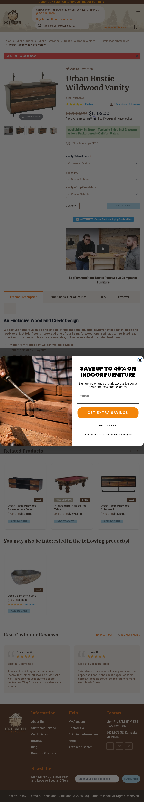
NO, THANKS (108, 425)
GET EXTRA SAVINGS (108, 412)
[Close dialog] (140, 360)
